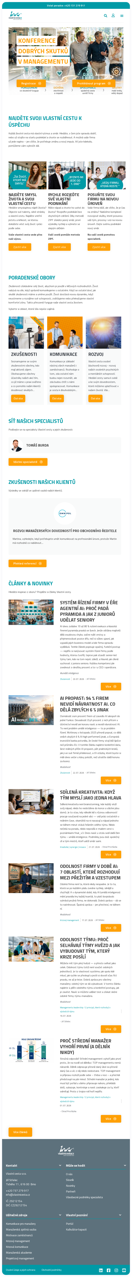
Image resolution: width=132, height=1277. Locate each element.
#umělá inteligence (69, 673)
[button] (105, 15)
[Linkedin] (101, 1270)
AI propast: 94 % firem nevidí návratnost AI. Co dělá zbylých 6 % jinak (87, 704)
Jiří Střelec (91, 678)
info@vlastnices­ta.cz (18, 1195)
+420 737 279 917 (74, 5)
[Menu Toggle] (121, 15)
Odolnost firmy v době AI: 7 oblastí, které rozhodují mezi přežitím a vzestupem (90, 872)
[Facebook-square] (109, 1270)
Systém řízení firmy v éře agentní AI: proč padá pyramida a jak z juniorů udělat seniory (89, 611)
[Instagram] (116, 1270)
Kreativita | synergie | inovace (73, 847)
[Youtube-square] (124, 1270)
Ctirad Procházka (109, 846)
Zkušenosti (65, 679)
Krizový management (69, 920)
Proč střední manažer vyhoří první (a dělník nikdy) (85, 1046)
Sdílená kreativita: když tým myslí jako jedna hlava (90, 794)
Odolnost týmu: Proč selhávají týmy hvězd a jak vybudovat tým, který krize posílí (90, 948)
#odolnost (65, 767)
